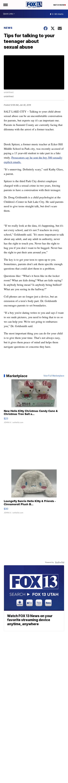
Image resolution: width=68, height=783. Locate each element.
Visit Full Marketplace (53, 376)
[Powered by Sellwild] (59, 562)
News (8, 27)
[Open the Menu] (5, 5)
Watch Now (58, 5)
